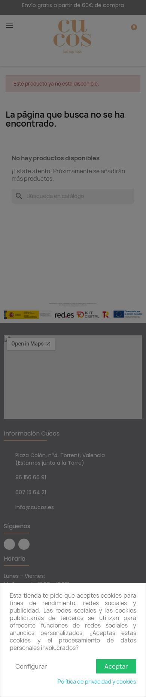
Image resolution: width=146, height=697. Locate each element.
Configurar (31, 666)
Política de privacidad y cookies (97, 681)
